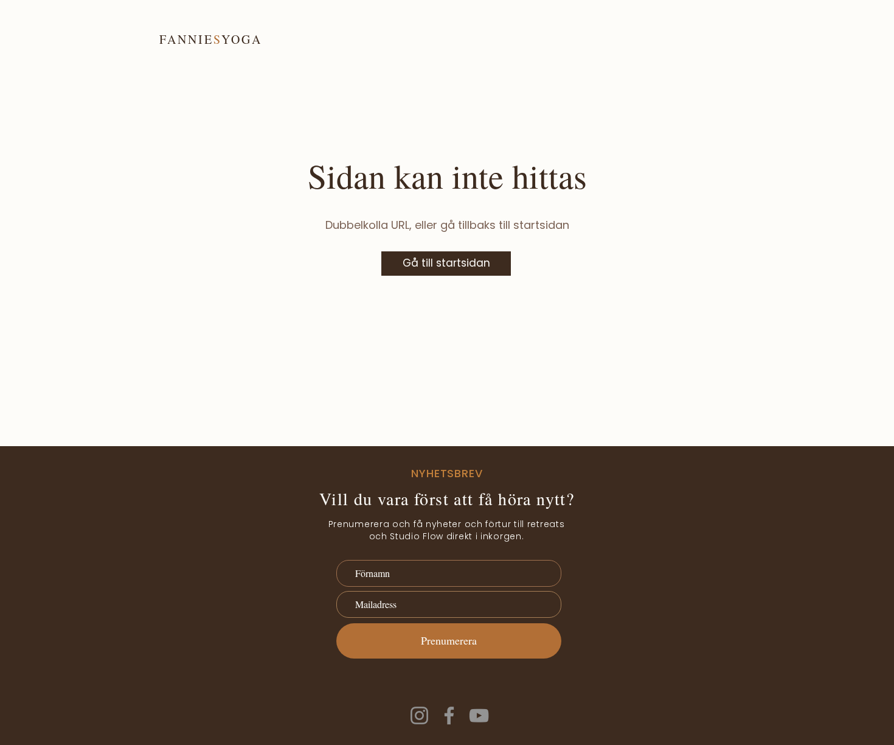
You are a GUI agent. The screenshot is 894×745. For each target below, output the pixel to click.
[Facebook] (449, 715)
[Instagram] (419, 715)
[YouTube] (479, 715)
